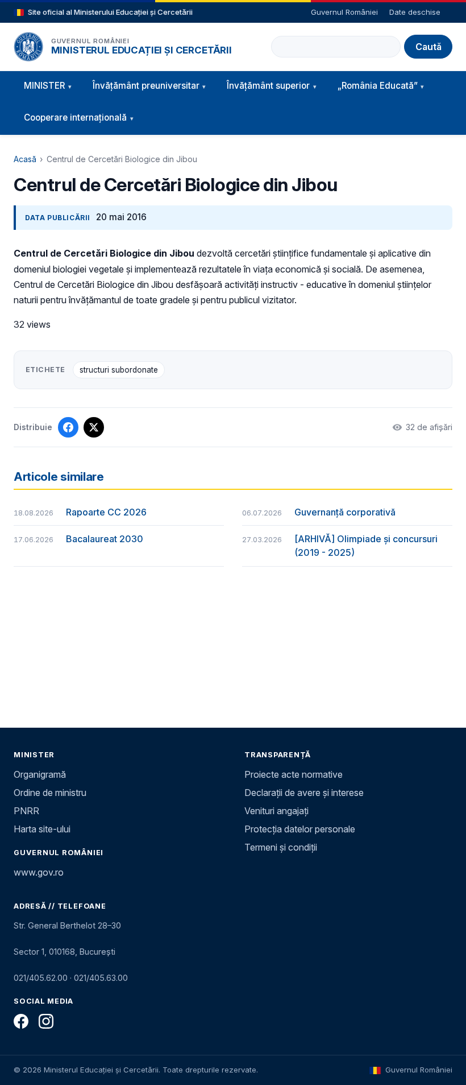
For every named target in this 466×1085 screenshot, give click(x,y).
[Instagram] (46, 1021)
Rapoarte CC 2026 (106, 512)
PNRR (26, 810)
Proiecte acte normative (293, 774)
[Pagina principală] (28, 46)
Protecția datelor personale (299, 829)
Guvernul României (344, 11)
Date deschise (414, 11)
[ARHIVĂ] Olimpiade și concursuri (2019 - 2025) (366, 545)
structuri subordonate (119, 369)
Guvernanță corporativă (345, 512)
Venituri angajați (276, 810)
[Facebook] (21, 1021)
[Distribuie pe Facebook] (68, 427)
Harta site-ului (42, 829)
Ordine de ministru (50, 792)
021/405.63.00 (101, 978)
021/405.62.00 (41, 978)
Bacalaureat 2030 (104, 538)
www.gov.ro (39, 872)
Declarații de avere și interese (304, 792)
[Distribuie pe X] (94, 427)
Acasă (25, 159)
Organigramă (40, 774)
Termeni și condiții (280, 847)
